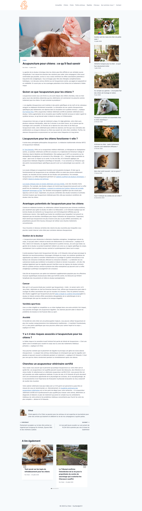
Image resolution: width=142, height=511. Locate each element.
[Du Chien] (24, 5)
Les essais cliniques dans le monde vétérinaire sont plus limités (44, 184)
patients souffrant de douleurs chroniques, (70, 177)
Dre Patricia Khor (28, 112)
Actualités (58, 5)
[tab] (51, 488)
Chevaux (96, 5)
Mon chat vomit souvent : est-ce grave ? (107, 171)
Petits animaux (80, 5)
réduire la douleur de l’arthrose (38, 179)
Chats (72, 5)
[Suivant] (84, 466)
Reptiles (89, 5)
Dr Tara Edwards (28, 149)
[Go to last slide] (24, 466)
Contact (118, 5)
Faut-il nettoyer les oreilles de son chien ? (108, 196)
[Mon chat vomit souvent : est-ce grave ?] (108, 160)
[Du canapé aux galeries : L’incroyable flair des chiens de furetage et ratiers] (108, 80)
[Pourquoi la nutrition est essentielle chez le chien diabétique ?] (108, 107)
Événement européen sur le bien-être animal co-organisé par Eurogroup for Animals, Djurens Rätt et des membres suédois (36, 426)
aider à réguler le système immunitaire (67, 294)
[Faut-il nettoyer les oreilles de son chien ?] (108, 185)
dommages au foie (36, 190)
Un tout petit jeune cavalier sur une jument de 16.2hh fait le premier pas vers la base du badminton (74, 426)
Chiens (66, 5)
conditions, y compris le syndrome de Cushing (54, 188)
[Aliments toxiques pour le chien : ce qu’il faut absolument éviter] (108, 53)
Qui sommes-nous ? (107, 5)
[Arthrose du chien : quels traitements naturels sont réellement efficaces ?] (108, 133)
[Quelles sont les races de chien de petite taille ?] (108, 26)
